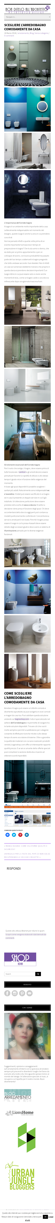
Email (29, 993)
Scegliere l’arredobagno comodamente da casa (25, 27)
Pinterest (22, 993)
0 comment (9, 35)
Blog (32, 33)
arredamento (23, 33)
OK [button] (45, 1217)
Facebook (7, 993)
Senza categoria (41, 33)
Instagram (15, 993)
